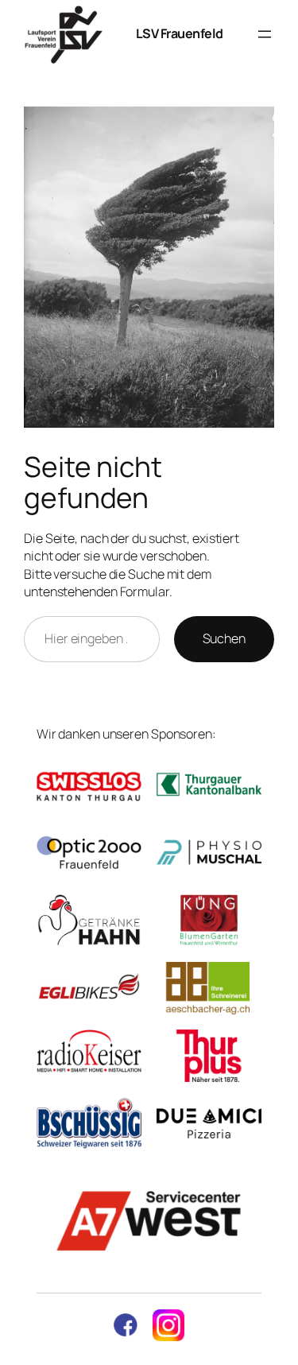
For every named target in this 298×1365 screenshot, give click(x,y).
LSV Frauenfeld (179, 33)
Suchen (224, 638)
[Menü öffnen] (264, 34)
